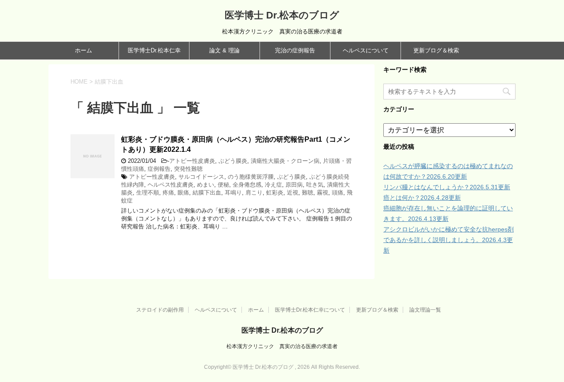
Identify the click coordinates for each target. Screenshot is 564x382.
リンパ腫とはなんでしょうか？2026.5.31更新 (446, 187)
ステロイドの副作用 (160, 310)
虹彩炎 (274, 192)
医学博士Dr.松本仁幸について (310, 310)
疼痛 (168, 192)
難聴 (307, 192)
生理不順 (147, 192)
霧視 (322, 192)
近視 (292, 192)
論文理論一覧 (425, 310)
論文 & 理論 (224, 50)
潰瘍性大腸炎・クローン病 (285, 161)
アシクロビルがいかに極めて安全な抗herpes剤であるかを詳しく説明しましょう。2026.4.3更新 (448, 240)
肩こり (254, 192)
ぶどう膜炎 (233, 161)
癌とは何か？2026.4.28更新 (422, 197)
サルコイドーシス (201, 176)
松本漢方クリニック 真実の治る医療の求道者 (282, 346)
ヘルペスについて (366, 50)
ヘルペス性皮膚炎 (170, 184)
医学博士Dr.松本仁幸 (154, 50)
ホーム (83, 50)
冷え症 (273, 184)
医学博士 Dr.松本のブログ (282, 15)
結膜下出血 (207, 192)
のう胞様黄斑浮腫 (251, 176)
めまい (205, 184)
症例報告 (159, 168)
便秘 (223, 184)
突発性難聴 (188, 168)
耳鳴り (233, 192)
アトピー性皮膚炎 (192, 161)
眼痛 (183, 192)
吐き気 (314, 184)
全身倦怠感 (247, 184)
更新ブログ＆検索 (436, 50)
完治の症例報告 (295, 50)
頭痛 (337, 192)
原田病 (294, 184)
